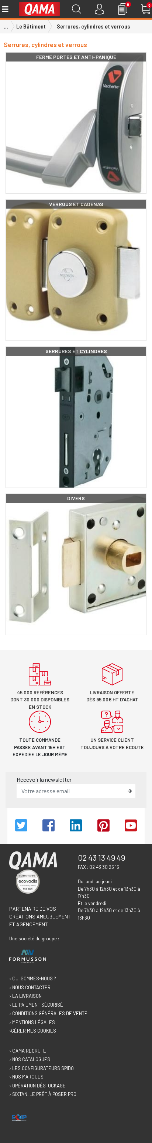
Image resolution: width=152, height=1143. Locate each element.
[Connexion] (99, 9)
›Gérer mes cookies (32, 1031)
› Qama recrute (27, 1051)
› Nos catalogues (29, 1059)
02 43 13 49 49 (101, 857)
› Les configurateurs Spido (41, 1068)
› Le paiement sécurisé (36, 1005)
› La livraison (25, 996)
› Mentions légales (32, 1022)
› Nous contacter (30, 987)
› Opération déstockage (37, 1086)
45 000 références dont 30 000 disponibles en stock (39, 700)
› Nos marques (26, 1077)
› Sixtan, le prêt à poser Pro (42, 1094)
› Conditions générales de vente (48, 1013)
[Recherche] (76, 9)
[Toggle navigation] (4, 9)
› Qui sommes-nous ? (32, 978)
